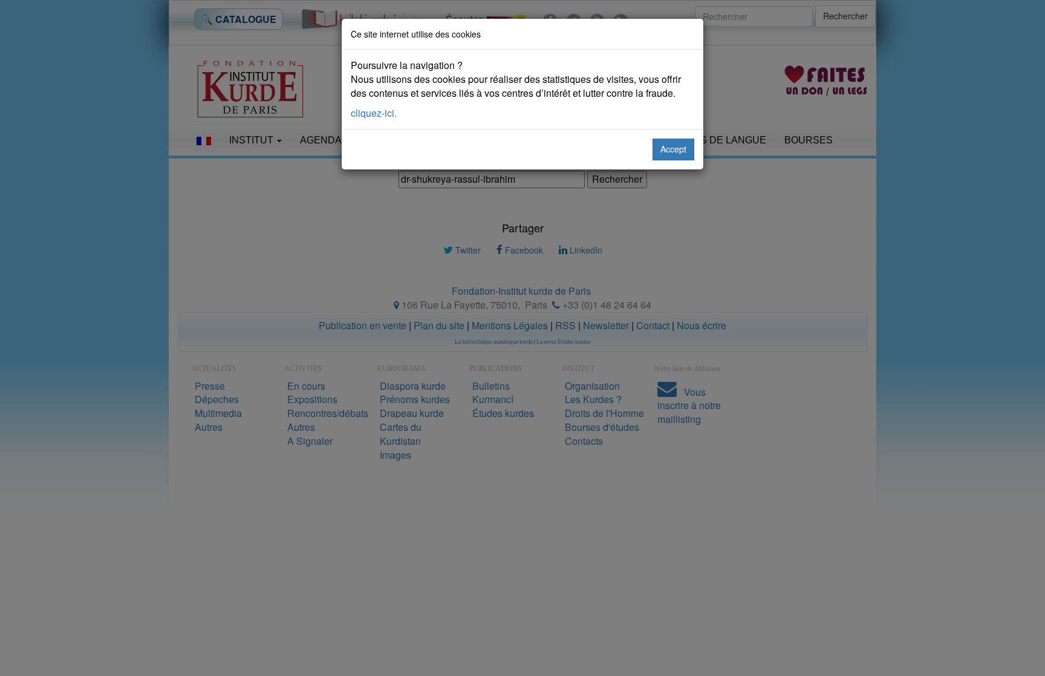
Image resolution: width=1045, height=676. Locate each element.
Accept (673, 149)
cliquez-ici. (374, 113)
